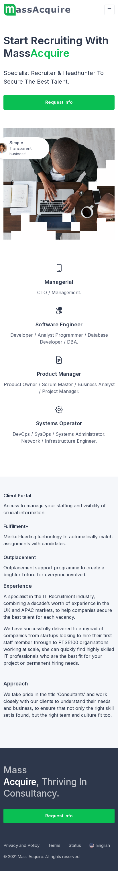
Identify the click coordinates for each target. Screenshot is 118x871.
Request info (59, 102)
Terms (54, 845)
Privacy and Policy (21, 845)
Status (75, 845)
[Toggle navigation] (109, 10)
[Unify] (37, 9)
